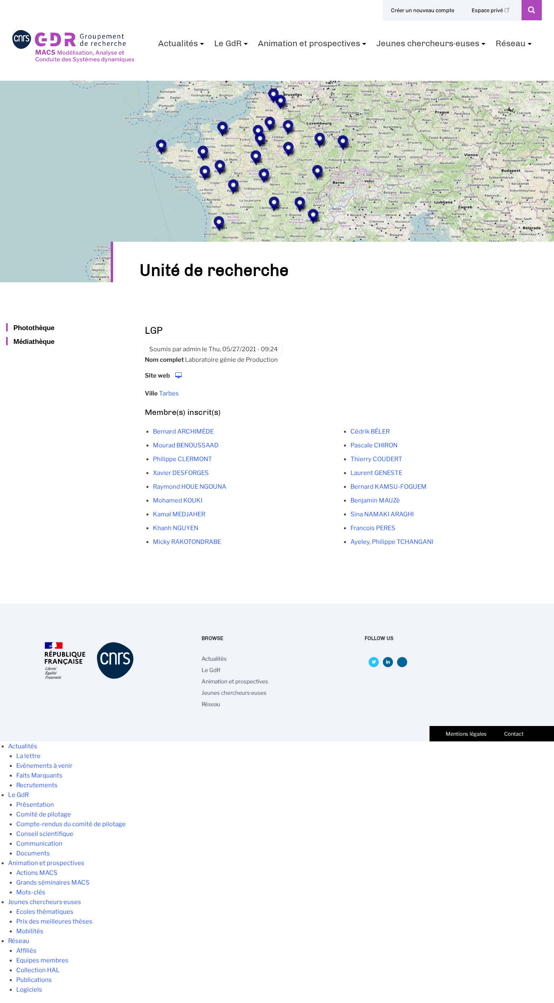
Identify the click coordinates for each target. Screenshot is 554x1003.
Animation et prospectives (313, 46)
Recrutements (37, 785)
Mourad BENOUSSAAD (186, 445)
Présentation (35, 804)
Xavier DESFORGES (181, 473)
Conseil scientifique (44, 834)
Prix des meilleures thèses (54, 921)
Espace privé (488, 10)
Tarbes (169, 393)
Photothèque (33, 327)
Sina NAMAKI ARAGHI (382, 514)
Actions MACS (37, 872)
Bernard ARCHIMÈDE (183, 431)
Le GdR (232, 46)
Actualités (182, 46)
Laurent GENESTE (376, 473)
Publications (34, 980)
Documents (33, 853)
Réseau (515, 46)
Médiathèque (33, 341)
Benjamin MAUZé (375, 500)
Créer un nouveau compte (422, 10)
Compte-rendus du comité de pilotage (71, 824)
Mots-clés (30, 892)
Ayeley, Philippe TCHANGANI (391, 542)
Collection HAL (38, 970)
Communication (39, 843)
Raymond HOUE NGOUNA (189, 486)
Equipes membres (42, 960)
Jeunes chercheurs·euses (431, 46)
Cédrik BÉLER (370, 431)
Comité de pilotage (43, 814)
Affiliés (26, 950)
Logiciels (29, 989)
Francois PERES (372, 528)
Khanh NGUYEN (175, 528)
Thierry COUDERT (376, 459)
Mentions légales (466, 734)
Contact (514, 734)
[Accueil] (73, 59)
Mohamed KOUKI (177, 500)
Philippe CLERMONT (182, 459)
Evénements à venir (44, 765)
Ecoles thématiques (44, 911)
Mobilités (29, 931)
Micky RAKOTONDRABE (187, 542)
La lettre (28, 756)
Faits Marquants (39, 775)
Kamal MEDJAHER (179, 514)
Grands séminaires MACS (53, 882)
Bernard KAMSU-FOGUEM (388, 486)
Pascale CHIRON (373, 445)
